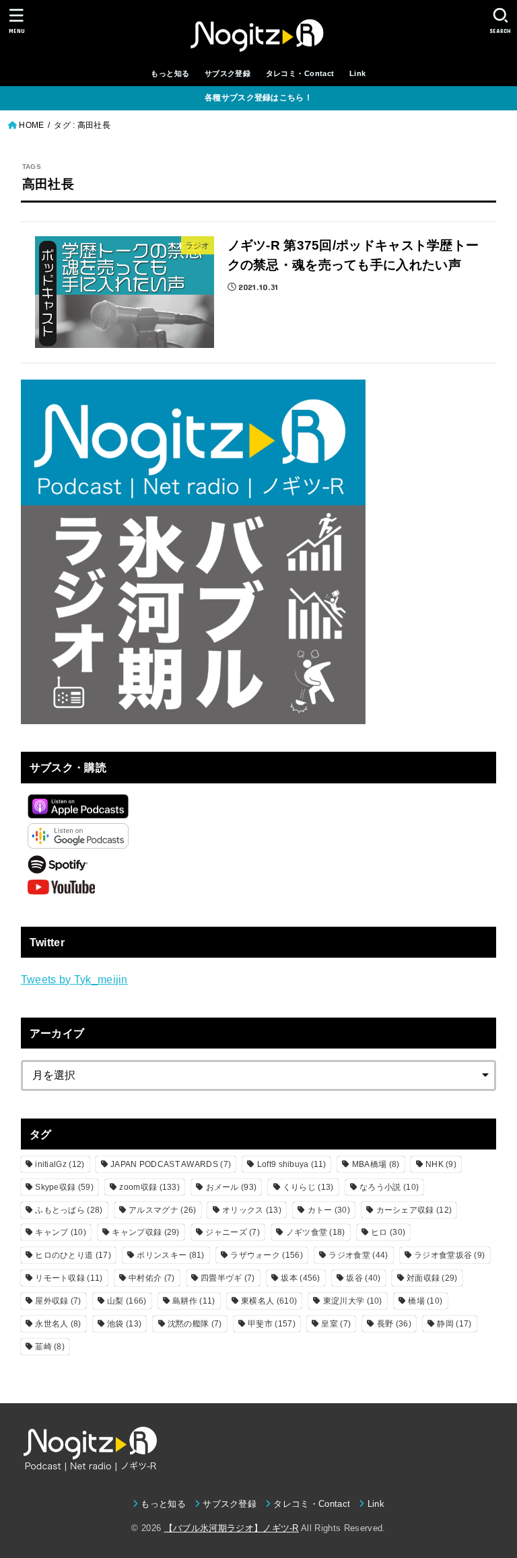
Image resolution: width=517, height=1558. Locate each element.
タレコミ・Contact (300, 73)
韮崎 (50, 1346)
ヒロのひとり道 (73, 1255)
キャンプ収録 (145, 1232)
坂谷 (363, 1278)
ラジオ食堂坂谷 (449, 1255)
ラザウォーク (266, 1255)
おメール (231, 1187)
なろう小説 (389, 1187)
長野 (394, 1324)
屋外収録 (58, 1301)
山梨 (126, 1301)
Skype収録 (64, 1187)
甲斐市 (272, 1324)
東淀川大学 (352, 1301)
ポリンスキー (170, 1255)
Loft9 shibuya (291, 1164)
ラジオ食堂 (358, 1255)
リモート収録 (68, 1278)
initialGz (59, 1164)
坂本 (300, 1278)
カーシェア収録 (414, 1210)
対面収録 (432, 1278)
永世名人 (58, 1324)
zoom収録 (149, 1187)
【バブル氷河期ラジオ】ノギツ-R (231, 1528)
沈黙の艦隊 (195, 1324)
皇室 (336, 1324)
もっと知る (170, 73)
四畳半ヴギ (228, 1278)
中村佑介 (151, 1278)
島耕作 (193, 1301)
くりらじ (308, 1187)
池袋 (124, 1324)
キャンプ (60, 1232)
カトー (329, 1210)
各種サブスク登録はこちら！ (258, 97)
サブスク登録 (227, 73)
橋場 (425, 1301)
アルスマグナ (162, 1210)
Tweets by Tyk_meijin (74, 979)
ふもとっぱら (68, 1210)
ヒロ (388, 1232)
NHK (440, 1164)
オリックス (251, 1210)
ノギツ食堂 (315, 1232)
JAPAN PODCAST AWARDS (170, 1164)
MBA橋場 (376, 1164)
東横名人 (269, 1301)
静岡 (454, 1324)
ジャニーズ (232, 1232)
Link (357, 73)
